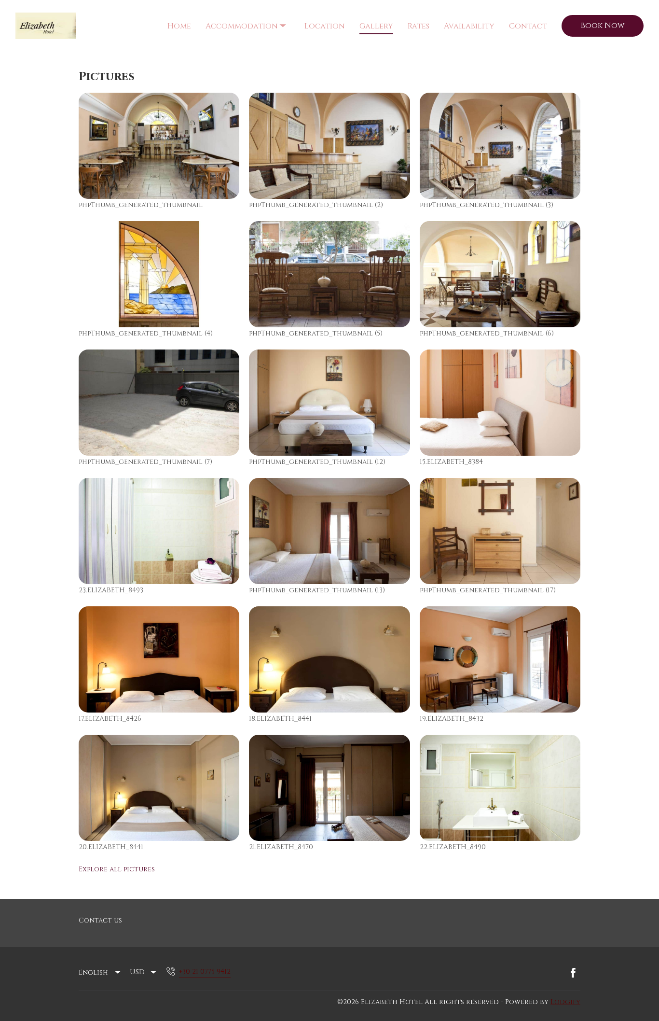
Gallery (376, 26)
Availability (469, 26)
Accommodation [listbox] (243, 17)
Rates (418, 26)
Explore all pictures (117, 869)
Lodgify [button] (565, 1002)
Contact (528, 26)
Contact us (100, 920)
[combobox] (143, 972)
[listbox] (100, 973)
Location (324, 26)
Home (179, 26)
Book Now (602, 25)
